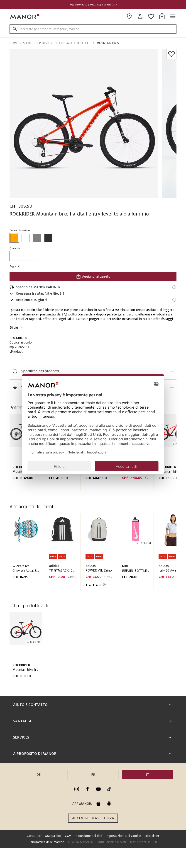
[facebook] (87, 789)
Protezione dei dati (88, 836)
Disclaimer (152, 836)
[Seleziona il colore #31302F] (48, 238)
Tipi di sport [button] (45, 43)
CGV (68, 836)
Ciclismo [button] (65, 43)
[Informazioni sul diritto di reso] (174, 300)
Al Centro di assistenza (93, 818)
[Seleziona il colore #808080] (37, 238)
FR (93, 774)
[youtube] (98, 789)
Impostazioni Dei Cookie (123, 836)
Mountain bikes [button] (108, 43)
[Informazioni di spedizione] (174, 287)
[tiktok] (109, 789)
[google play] (109, 803)
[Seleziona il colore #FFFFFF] (26, 238)
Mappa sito (53, 836)
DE (39, 774)
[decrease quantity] (14, 256)
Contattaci (34, 836)
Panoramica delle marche (46, 842)
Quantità (15, 248)
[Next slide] (160, 553)
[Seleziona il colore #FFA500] (14, 238)
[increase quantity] (33, 256)
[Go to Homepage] (25, 16)
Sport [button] (27, 43)
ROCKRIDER (18, 338)
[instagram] (76, 789)
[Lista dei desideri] (171, 54)
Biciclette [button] (84, 43)
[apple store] (98, 803)
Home (14, 43)
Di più (14, 327)
